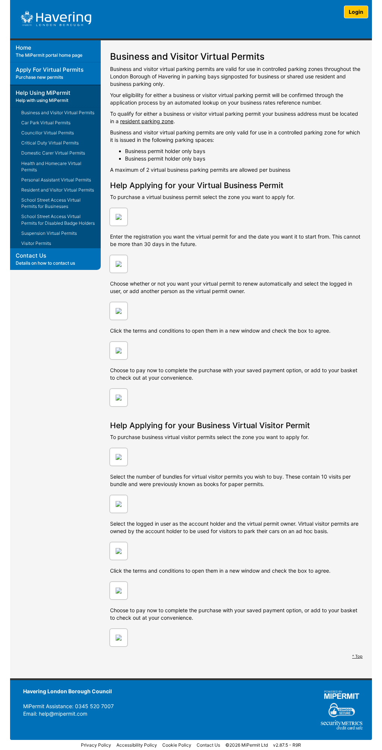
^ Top (357, 656)
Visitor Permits (36, 243)
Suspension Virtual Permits (49, 233)
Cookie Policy (176, 745)
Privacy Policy (96, 745)
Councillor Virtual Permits (47, 133)
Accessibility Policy (136, 745)
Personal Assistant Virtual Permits (56, 180)
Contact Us (208, 745)
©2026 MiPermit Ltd (246, 745)
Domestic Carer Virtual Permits (53, 153)
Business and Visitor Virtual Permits (57, 112)
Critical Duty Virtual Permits (50, 143)
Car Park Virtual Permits (46, 122)
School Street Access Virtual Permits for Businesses (51, 203)
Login (356, 12)
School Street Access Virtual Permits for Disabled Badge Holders (58, 219)
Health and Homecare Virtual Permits (51, 166)
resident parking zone (146, 121)
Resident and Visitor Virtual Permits (57, 190)
